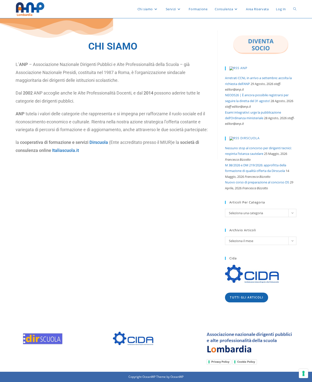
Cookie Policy (246, 361)
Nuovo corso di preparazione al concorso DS (257, 182)
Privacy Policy (220, 361)
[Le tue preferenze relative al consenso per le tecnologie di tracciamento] (303, 373)
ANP (243, 68)
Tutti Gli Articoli (246, 297)
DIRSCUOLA (250, 138)
